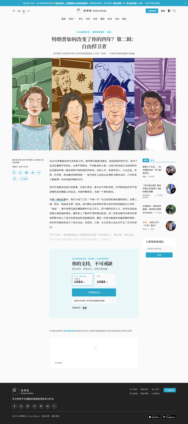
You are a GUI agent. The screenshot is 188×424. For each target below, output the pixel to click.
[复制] (14, 173)
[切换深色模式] (168, 10)
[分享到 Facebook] (26, 173)
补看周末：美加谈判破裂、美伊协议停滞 (152, 208)
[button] (71, 19)
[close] (185, 3)
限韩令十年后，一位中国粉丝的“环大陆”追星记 (152, 169)
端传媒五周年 (98, 32)
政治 (109, 32)
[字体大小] (19, 10)
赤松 (144, 176)
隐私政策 (46, 416)
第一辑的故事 (59, 199)
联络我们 (145, 389)
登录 (85, 307)
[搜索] (173, 10)
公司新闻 (155, 393)
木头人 (145, 229)
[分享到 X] (20, 173)
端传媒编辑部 (69, 330)
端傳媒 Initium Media (29, 416)
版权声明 (145, 393)
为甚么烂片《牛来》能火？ (151, 224)
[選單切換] (75, 19)
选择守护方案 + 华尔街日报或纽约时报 (89, 300)
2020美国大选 (83, 32)
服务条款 (56, 416)
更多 (152, 160)
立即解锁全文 (94, 292)
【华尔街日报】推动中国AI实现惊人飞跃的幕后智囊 (152, 188)
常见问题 (134, 393)
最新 (146, 160)
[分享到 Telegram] (33, 173)
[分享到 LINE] (39, 173)
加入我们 (155, 389)
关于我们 (134, 389)
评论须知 (58, 363)
